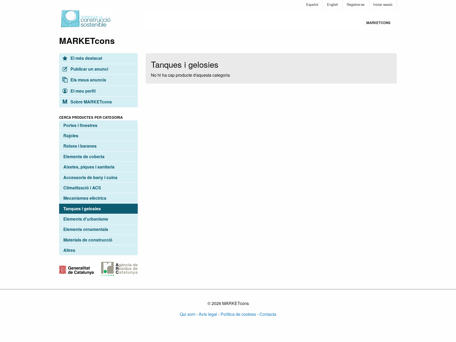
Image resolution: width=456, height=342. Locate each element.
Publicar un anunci (88, 69)
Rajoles (70, 136)
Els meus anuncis (87, 80)
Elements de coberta (83, 156)
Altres (69, 250)
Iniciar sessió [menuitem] (382, 4)
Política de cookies (238, 314)
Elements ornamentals (85, 229)
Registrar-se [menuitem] (355, 4)
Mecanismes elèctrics (84, 198)
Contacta (267, 314)
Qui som (187, 314)
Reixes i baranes (80, 146)
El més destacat (85, 58)
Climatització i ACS (82, 188)
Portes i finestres (80, 125)
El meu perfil (82, 91)
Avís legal (208, 314)
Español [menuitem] (312, 4)
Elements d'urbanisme (85, 219)
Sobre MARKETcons (90, 102)
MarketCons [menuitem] (378, 22)
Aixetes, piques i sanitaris (89, 167)
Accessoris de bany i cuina (90, 177)
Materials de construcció (87, 240)
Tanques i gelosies (82, 209)
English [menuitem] (332, 4)
